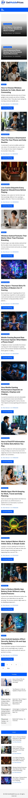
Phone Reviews (7, 24)
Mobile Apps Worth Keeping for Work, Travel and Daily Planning (13, 493)
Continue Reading (7, 108)
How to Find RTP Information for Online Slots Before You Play (13, 444)
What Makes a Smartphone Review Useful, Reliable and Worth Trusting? (12, 28)
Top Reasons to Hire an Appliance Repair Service (19, 689)
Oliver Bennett (8, 33)
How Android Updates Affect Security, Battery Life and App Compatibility (13, 641)
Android (4, 635)
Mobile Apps (5, 488)
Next (8, 668)
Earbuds (4, 84)
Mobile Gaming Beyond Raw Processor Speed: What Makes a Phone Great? (14, 339)
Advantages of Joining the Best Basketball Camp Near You (20, 710)
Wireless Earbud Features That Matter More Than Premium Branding (14, 238)
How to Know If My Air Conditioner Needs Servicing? (18, 680)
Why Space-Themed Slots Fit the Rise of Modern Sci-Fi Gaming (13, 288)
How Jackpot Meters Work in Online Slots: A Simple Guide (13, 542)
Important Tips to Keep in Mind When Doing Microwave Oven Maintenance (19, 701)
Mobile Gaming (5, 184)
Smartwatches (5, 134)
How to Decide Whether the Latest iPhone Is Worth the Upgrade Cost (12, 52)
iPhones (6, 47)
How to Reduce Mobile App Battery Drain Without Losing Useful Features (13, 591)
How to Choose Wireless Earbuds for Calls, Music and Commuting (13, 90)
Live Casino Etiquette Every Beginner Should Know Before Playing (13, 190)
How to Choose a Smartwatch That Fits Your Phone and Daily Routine (13, 140)
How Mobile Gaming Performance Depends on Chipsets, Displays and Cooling (12, 390)
